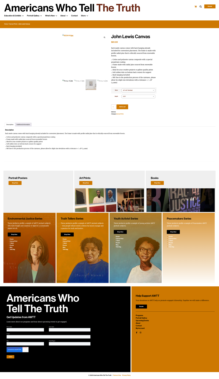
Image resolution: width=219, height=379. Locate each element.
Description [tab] (9, 124)
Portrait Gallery (33, 16)
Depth (116, 96)
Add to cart (122, 107)
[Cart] (195, 6)
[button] (201, 6)
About (62, 16)
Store (83, 16)
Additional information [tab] (23, 124)
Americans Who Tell (72, 8)
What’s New (50, 16)
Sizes (116, 90)
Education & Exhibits (12, 16)
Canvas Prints (13, 24)
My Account (140, 328)
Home (6, 24)
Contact (74, 16)
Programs (139, 315)
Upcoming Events (142, 320)
